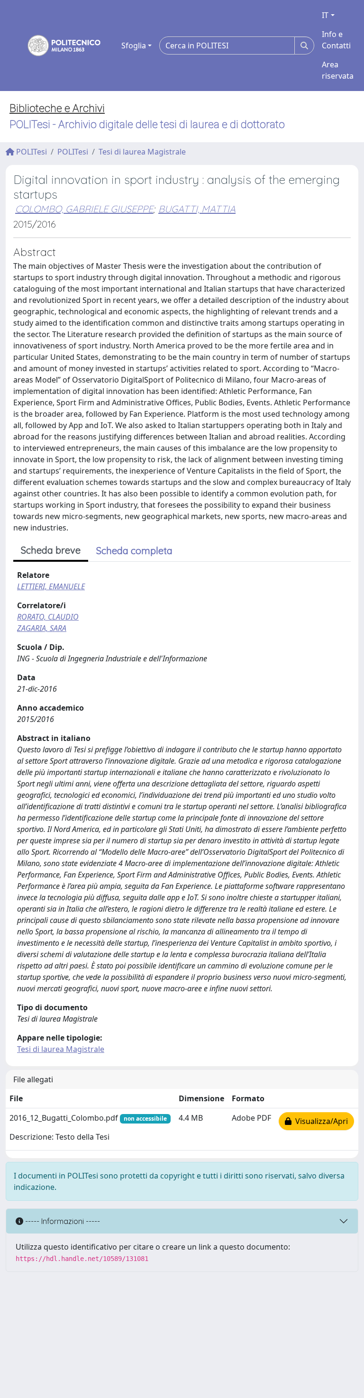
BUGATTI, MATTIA (197, 209)
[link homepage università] (58, 45)
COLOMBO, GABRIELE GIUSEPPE (84, 209)
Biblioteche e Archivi (57, 108)
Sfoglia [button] (133, 45)
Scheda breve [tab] (51, 550)
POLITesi (30, 151)
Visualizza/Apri (319, 1121)
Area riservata (338, 70)
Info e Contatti (336, 40)
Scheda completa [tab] (134, 551)
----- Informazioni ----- (61, 1221)
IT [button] (325, 15)
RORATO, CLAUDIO (48, 617)
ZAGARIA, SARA (41, 628)
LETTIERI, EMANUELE (51, 586)
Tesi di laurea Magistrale (142, 151)
